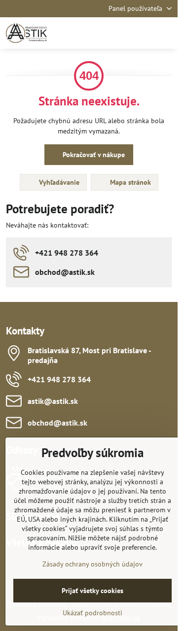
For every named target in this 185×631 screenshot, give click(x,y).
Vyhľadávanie (58, 182)
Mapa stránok (129, 182)
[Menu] (166, 33)
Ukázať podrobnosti (92, 612)
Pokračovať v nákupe (93, 154)
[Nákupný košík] (142, 33)
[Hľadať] (118, 33)
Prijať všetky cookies (92, 590)
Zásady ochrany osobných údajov (92, 564)
